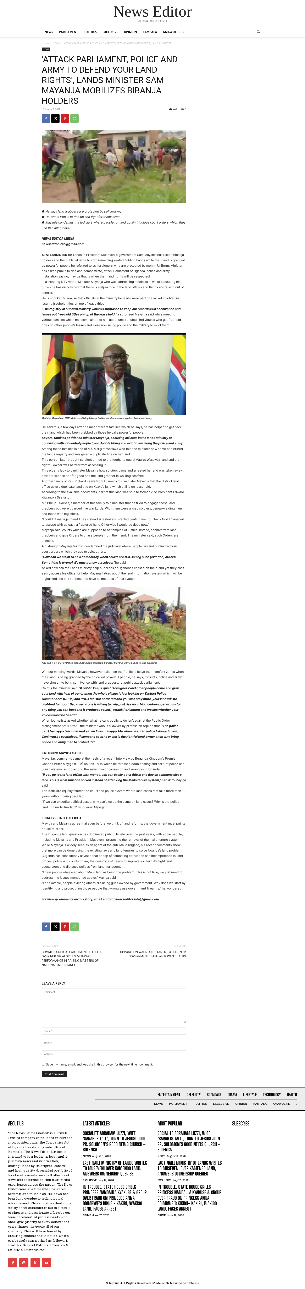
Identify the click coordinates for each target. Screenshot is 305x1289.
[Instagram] (23, 1262)
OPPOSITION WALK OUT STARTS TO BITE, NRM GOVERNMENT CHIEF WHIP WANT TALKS (153, 954)
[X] (55, 118)
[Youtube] (46, 1262)
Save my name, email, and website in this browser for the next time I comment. (99, 1064)
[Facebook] (46, 118)
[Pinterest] (65, 118)
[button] (258, 32)
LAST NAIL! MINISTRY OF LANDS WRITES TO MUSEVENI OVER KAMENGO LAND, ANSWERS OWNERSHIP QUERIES (115, 1168)
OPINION (130, 32)
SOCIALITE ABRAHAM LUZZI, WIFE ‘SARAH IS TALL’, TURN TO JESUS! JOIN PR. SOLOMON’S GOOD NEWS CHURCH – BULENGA (114, 1141)
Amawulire (172, 32)
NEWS (49, 32)
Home (45, 43)
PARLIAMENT (68, 32)
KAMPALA (150, 32)
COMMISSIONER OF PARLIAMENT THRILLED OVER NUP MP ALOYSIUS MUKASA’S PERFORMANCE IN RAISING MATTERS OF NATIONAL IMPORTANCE (72, 958)
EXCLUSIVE (110, 32)
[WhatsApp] (74, 118)
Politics (90, 32)
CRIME (87, 1215)
